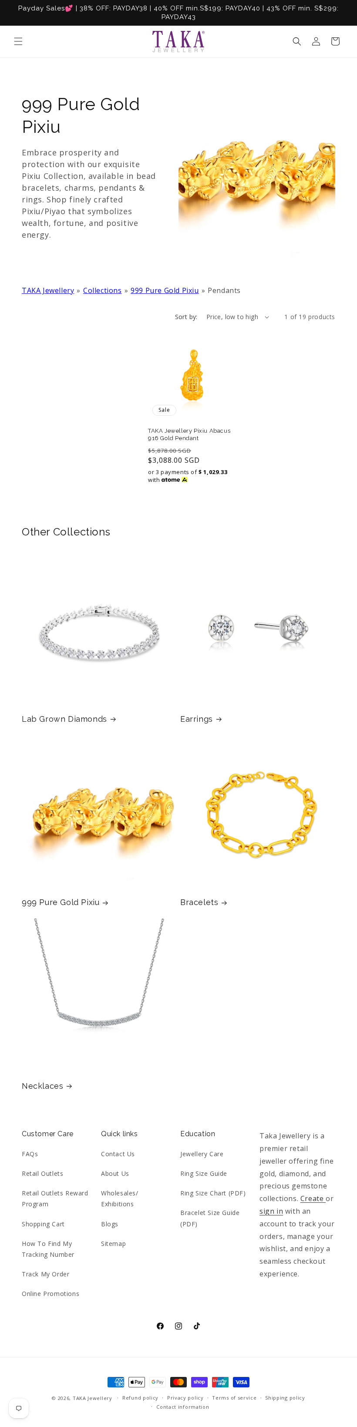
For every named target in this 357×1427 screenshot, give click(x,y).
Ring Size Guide (203, 1173)
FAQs (30, 1154)
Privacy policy (185, 1397)
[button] (18, 41)
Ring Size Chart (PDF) (213, 1193)
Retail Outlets (42, 1173)
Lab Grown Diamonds (64, 719)
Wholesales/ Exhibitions (119, 1198)
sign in (271, 1211)
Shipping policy (285, 1397)
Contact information (182, 1406)
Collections (102, 290)
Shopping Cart (43, 1224)
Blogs (109, 1224)
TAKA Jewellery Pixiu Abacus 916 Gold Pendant (189, 434)
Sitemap (113, 1243)
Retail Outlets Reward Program (55, 1198)
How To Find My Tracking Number (48, 1249)
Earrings (196, 719)
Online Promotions (50, 1293)
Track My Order (45, 1274)
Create (313, 1198)
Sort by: (186, 317)
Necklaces (42, 1085)
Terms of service (234, 1397)
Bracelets (199, 902)
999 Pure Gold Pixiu (165, 290)
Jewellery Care (201, 1154)
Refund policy (140, 1397)
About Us (115, 1173)
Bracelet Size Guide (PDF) (209, 1218)
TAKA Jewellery (48, 290)
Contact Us (118, 1154)
